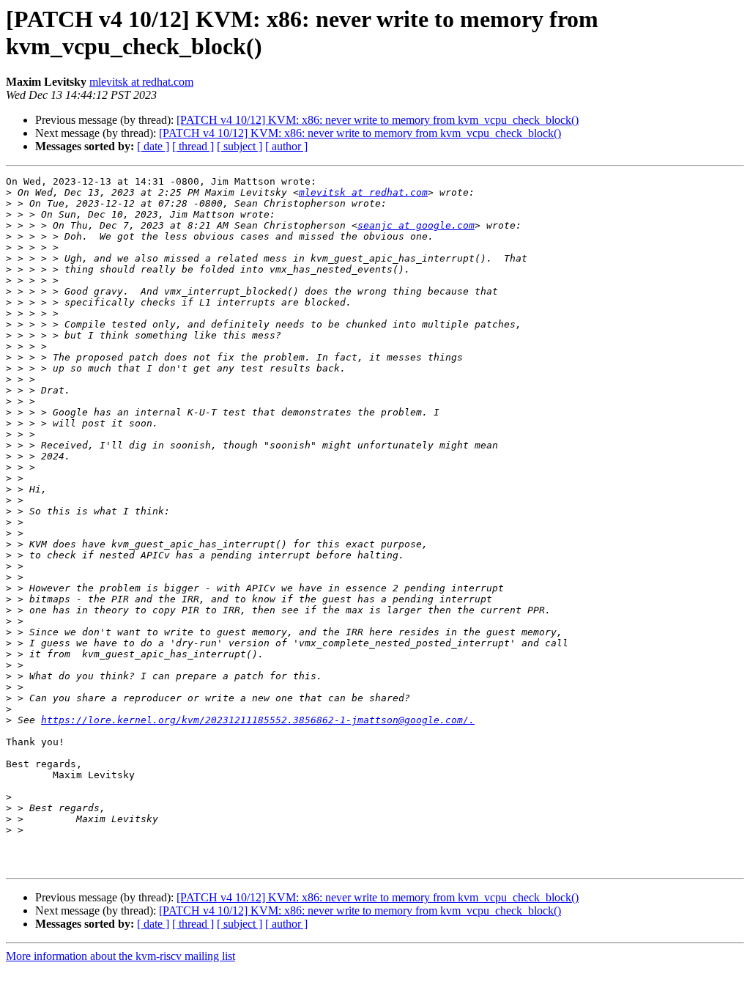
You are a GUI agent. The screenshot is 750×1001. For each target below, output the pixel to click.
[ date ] (153, 146)
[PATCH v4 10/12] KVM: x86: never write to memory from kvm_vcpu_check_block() (378, 120)
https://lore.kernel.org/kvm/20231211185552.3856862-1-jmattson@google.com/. (258, 719)
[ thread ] (193, 146)
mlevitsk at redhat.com (141, 81)
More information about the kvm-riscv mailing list (120, 956)
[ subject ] (239, 146)
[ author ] (286, 146)
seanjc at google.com (416, 225)
